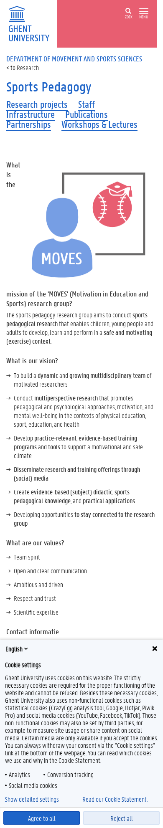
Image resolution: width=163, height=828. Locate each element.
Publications (86, 114)
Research (28, 67)
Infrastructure (30, 114)
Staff (86, 104)
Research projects (37, 104)
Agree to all (42, 818)
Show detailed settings (32, 799)
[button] (144, 11)
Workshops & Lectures (99, 124)
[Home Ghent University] (31, 22)
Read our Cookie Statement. (115, 799)
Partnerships (28, 124)
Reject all (121, 818)
